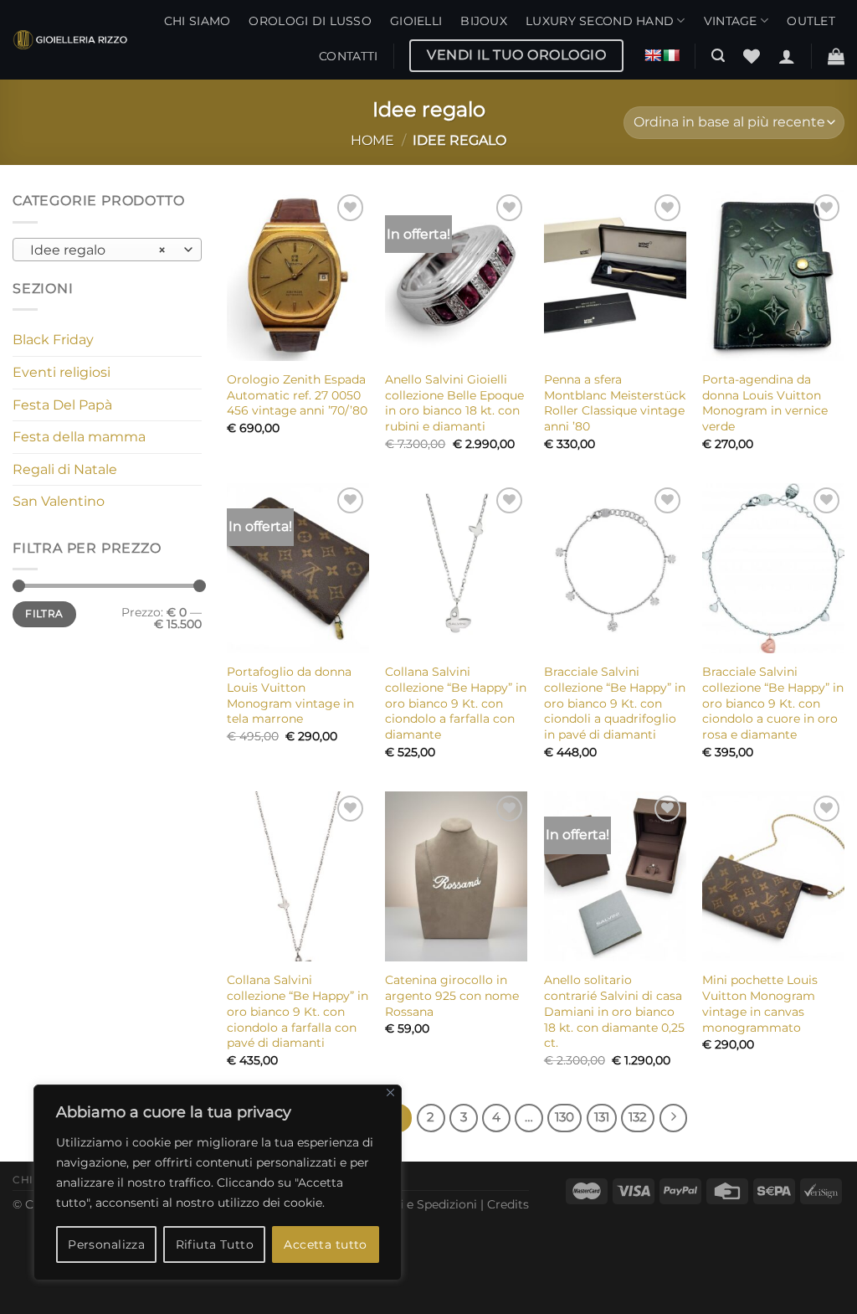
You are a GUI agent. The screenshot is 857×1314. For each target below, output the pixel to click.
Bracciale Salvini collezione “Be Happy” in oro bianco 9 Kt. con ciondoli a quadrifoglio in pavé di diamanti (614, 703)
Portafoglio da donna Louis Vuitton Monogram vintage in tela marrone (290, 695)
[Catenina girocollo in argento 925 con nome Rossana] (456, 876)
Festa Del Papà (62, 405)
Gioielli (416, 20)
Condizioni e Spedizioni (409, 1204)
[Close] (390, 1092)
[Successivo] (673, 1118)
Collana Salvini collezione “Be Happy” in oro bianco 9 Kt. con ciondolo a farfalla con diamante (455, 703)
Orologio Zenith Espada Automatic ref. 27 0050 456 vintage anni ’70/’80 (297, 395)
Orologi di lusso (310, 20)
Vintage (730, 20)
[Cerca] (718, 55)
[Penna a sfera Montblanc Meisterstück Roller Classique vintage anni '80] (615, 275)
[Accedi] (786, 56)
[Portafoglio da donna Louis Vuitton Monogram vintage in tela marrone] (298, 568)
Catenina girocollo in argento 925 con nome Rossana (452, 995)
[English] (652, 55)
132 (638, 1117)
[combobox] (107, 249)
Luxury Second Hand (600, 20)
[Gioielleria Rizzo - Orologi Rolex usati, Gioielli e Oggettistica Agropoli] (70, 40)
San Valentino (59, 501)
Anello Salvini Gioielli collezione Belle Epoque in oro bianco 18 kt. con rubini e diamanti (454, 403)
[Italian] (671, 55)
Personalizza (106, 1244)
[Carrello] (836, 56)
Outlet (811, 20)
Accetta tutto (325, 1244)
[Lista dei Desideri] (751, 56)
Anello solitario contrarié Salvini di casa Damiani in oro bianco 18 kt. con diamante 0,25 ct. (614, 1011)
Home (372, 140)
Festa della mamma (79, 437)
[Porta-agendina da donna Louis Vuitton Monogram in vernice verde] (773, 275)
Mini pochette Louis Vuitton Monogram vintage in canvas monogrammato (760, 1003)
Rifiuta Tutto (215, 1244)
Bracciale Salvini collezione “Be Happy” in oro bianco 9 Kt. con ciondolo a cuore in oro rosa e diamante (773, 703)
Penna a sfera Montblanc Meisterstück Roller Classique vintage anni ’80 (614, 403)
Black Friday (53, 340)
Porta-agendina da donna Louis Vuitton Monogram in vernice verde (765, 403)
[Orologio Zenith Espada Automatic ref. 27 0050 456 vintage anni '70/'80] (298, 275)
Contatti (348, 56)
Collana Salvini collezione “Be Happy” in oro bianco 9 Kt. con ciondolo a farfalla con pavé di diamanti (297, 1011)
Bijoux (483, 20)
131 (601, 1117)
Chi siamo (197, 20)
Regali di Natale (65, 469)
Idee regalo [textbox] (98, 250)
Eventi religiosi (61, 372)
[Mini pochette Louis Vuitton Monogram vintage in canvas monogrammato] (773, 876)
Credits (508, 1204)
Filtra (44, 613)
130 (564, 1117)
